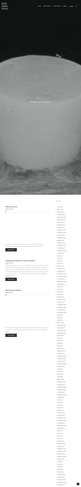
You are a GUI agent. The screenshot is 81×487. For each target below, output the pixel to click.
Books (65, 6)
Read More (11, 249)
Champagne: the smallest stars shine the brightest (20, 260)
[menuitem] (39, 6)
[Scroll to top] (78, 484)
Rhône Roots (47, 6)
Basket (72, 6)
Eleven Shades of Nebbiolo (13, 290)
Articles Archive (57, 6)
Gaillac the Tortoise (11, 206)
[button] (77, 6)
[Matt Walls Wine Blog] (5, 6)
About (39, 6)
